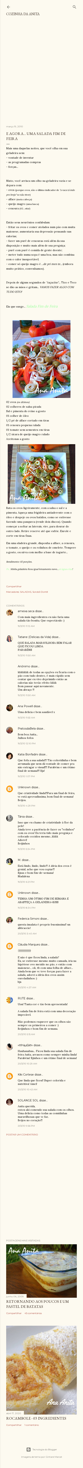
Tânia (21, 816)
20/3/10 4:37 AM (27, 987)
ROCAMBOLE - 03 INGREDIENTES (36, 1418)
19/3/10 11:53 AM (26, 717)
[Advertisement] (41, 72)
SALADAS (25, 591)
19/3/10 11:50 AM (26, 655)
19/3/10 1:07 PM (26, 776)
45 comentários (33, 1313)
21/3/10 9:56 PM (26, 1125)
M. (19, 860)
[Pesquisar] (74, 6)
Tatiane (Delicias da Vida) (34, 637)
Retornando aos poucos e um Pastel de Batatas (37, 1304)
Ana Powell (25, 706)
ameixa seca (26, 611)
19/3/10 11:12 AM (26, 626)
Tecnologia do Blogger (44, 1449)
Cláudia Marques (29, 944)
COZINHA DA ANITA (23, 14)
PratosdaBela (27, 728)
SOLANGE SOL (28, 1100)
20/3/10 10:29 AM (27, 1063)
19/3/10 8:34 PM (26, 907)
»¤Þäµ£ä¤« (25, 1045)
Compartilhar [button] (14, 586)
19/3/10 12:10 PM (27, 743)
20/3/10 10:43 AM (27, 1089)
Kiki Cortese (26, 1074)
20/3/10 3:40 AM (27, 933)
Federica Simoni (28, 918)
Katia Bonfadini (28, 754)
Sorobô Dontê (40, 591)
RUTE (21, 998)
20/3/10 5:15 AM (26, 1034)
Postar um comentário (22, 1134)
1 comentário (32, 1424)
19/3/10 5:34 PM (26, 849)
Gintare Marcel (54, 1456)
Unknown (24, 787)
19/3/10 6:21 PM (26, 881)
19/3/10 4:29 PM (26, 805)
